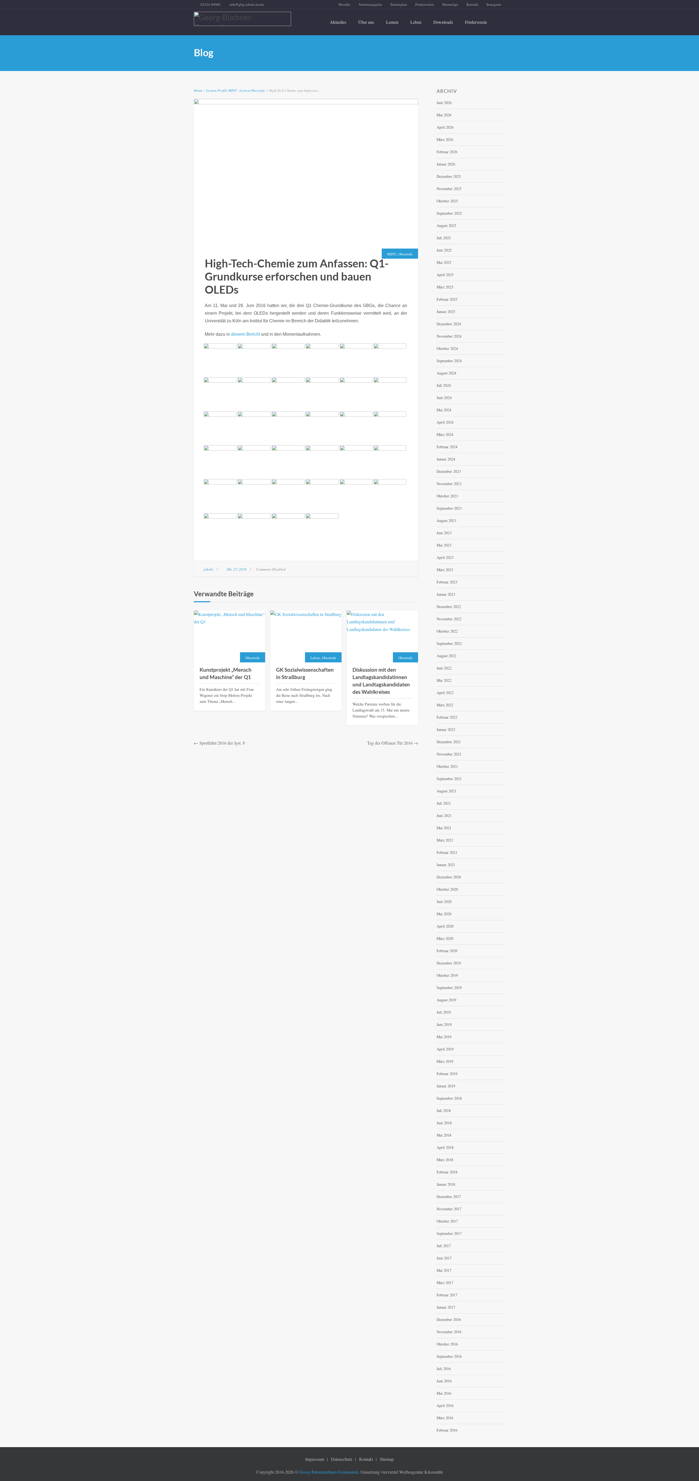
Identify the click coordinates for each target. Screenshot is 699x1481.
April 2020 (445, 926)
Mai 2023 (444, 545)
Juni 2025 (444, 250)
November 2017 (449, 1208)
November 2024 (449, 336)
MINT (232, 90)
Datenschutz (341, 1459)
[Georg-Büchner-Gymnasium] (242, 19)
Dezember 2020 (449, 877)
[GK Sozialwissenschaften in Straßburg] (306, 636)
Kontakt (472, 4)
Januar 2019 (446, 1085)
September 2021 (449, 778)
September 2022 (449, 643)
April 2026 (445, 127)
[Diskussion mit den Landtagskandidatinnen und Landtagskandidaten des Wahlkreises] (382, 636)
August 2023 (446, 520)
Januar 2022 (446, 729)
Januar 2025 (446, 311)
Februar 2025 (447, 299)
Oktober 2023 (447, 495)
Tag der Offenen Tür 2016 (390, 743)
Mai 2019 (444, 1036)
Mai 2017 (444, 1270)
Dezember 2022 (449, 606)
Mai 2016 (444, 1393)
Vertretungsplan (370, 4)
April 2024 (445, 422)
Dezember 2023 (449, 471)
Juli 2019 (444, 1012)
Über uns (366, 22)
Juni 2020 (444, 901)
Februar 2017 (447, 1294)
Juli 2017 (444, 1245)
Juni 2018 (444, 1122)
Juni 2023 (444, 532)
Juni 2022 (444, 668)
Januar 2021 (446, 864)
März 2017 (445, 1282)
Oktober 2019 (447, 975)
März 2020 (445, 938)
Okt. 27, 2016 (237, 569)
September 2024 (449, 360)
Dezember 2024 (449, 323)
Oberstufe (258, 90)
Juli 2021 (444, 803)
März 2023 (445, 569)
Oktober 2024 (447, 348)
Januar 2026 (446, 164)
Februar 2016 (447, 1430)
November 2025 (449, 188)
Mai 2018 (444, 1135)
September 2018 (449, 1098)
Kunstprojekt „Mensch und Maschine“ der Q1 (225, 673)
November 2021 (449, 754)
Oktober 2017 (447, 1221)
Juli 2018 (444, 1110)
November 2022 (449, 618)
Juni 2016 (444, 1380)
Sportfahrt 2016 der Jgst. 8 (222, 743)
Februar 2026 (447, 151)
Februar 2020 (447, 950)
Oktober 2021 (447, 766)
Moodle (344, 4)
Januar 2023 (446, 594)
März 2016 (445, 1417)
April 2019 (445, 1049)
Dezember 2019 (449, 963)
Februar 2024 (447, 446)
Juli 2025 (444, 237)
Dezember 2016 (449, 1319)
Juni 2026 (444, 102)
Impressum (314, 1459)
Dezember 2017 (449, 1196)
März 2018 (445, 1159)
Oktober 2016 (447, 1344)
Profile (222, 90)
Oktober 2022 (447, 631)
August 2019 (446, 999)
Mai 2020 (444, 913)
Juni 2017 (444, 1258)
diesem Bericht (245, 334)
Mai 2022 (444, 680)
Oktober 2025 (447, 200)
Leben (415, 22)
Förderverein (424, 4)
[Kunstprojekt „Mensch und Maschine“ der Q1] (229, 636)
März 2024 (445, 434)
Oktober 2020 (447, 889)
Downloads (443, 22)
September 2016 (449, 1356)
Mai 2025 (444, 262)
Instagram (494, 4)
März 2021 (445, 840)
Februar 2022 (447, 717)
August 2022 (446, 655)
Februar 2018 (447, 1172)
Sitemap (387, 1459)
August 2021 (446, 790)
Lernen (392, 22)
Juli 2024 (444, 385)
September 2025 (449, 213)
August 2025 (446, 225)
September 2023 (449, 508)
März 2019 (445, 1061)
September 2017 (449, 1233)
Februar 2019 (447, 1073)
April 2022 (445, 692)
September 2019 (449, 987)
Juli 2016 (444, 1368)
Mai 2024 (444, 409)
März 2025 (445, 287)
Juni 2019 (444, 1024)
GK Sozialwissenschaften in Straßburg (305, 673)
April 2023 (445, 557)
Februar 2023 (447, 582)
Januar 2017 (446, 1307)
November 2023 (449, 483)
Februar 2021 (447, 852)
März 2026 (445, 139)
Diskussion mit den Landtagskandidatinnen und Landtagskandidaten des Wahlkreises (381, 680)
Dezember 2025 (449, 176)
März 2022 (445, 704)
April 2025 (445, 274)
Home (198, 90)
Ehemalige (450, 4)
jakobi (208, 569)
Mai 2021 (444, 827)
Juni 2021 (444, 815)
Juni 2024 (444, 397)
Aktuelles (338, 22)
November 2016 (449, 1331)
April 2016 (445, 1405)
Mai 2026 (444, 114)
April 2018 (445, 1147)
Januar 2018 (446, 1184)
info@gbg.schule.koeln (247, 4)
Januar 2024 (446, 459)
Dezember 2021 (449, 741)
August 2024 (446, 373)
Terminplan (398, 4)
